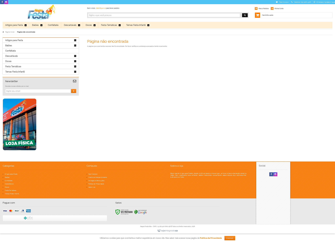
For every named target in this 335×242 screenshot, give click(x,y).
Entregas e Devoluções (96, 181)
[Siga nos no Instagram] (6, 2)
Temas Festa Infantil (12, 194)
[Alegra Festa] (41, 12)
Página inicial (9, 32)
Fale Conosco (284, 2)
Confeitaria (8, 181)
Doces (7, 187)
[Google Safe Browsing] (140, 212)
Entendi (229, 238)
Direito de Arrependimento (97, 177)
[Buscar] (245, 15)
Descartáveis (9, 184)
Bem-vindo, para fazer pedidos (103, 8)
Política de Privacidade (96, 184)
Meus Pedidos (264, 8)
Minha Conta (279, 8)
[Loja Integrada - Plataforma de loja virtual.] (167, 230)
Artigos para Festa (11, 174)
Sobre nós (91, 187)
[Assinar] (73, 91)
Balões (7, 177)
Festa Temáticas (10, 190)
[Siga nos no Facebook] (2, 2)
